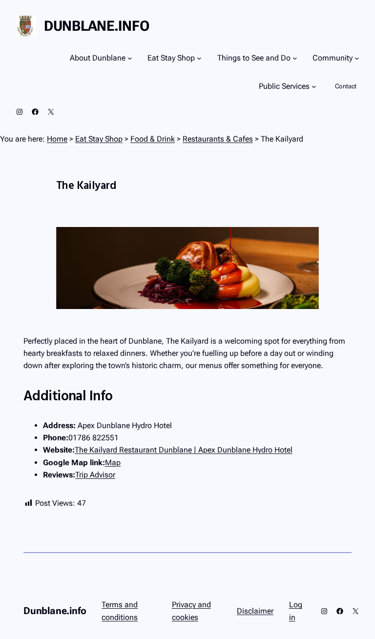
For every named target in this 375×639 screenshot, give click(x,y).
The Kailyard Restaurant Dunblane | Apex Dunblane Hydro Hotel (183, 449)
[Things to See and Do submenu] (294, 58)
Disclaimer (255, 611)
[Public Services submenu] (314, 86)
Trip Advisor (95, 474)
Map (113, 462)
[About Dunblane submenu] (129, 58)
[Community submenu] (356, 58)
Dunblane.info (96, 26)
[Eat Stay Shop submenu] (199, 58)
